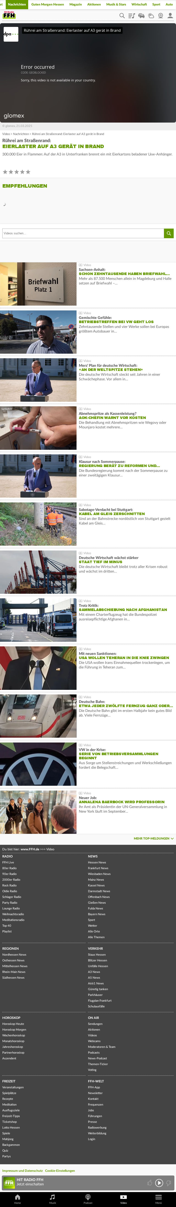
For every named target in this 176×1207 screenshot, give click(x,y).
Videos (92, 1035)
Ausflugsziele (11, 1110)
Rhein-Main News (13, 972)
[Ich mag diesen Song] (150, 1183)
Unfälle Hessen (98, 966)
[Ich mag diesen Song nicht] (168, 1183)
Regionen (10, 948)
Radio (7, 856)
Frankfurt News (98, 868)
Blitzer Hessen (97, 960)
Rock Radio (9, 885)
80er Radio (9, 868)
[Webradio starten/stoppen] (159, 1183)
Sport (156, 4)
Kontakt (93, 1099)
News (93, 856)
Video (6, 134)
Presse (92, 1122)
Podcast (88, 1203)
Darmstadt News (99, 891)
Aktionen (94, 4)
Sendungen (95, 1024)
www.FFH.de (30, 849)
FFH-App (94, 1087)
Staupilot (141, 14)
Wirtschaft (139, 4)
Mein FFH (170, 14)
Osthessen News (13, 960)
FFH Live (8, 862)
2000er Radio (11, 879)
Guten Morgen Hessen (47, 4)
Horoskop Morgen (14, 1029)
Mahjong (8, 1139)
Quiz (5, 1150)
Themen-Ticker (98, 1064)
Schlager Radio (11, 897)
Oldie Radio (9, 891)
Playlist (131, 14)
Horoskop (11, 1018)
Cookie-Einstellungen (60, 1171)
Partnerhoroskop (13, 1052)
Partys (6, 1156)
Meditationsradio (13, 920)
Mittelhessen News (15, 966)
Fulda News (95, 908)
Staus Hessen (97, 954)
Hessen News (97, 862)
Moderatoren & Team (102, 1047)
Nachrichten (17, 4)
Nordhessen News (14, 954)
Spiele (6, 1133)
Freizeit (8, 1081)
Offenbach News (99, 897)
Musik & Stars (116, 4)
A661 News (96, 983)
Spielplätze (9, 1093)
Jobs (91, 1110)
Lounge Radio (11, 908)
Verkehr (95, 948)
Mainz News (96, 879)
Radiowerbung (97, 1127)
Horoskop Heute (13, 1024)
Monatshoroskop (13, 1041)
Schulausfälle (96, 1006)
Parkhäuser (95, 995)
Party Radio (9, 902)
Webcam (160, 14)
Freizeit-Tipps (11, 1116)
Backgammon (11, 1145)
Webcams (94, 1041)
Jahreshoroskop (12, 1047)
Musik (52, 1203)
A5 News (94, 977)
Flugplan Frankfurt (100, 1000)
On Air (93, 1018)
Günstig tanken (98, 989)
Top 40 (6, 925)
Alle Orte (94, 931)
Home (17, 1203)
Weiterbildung (97, 1133)
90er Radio (9, 874)
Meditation (9, 1104)
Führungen (95, 1116)
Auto (169, 4)
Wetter (151, 14)
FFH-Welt (96, 1081)
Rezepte (7, 1099)
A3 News (94, 972)
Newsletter (95, 1093)
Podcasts (94, 1052)
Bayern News (96, 914)
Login (91, 1139)
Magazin (75, 4)
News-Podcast (97, 1058)
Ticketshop (9, 1122)
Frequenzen (95, 1104)
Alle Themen (96, 937)
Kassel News (96, 885)
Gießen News (97, 902)
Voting (92, 1070)
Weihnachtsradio (13, 914)
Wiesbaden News (99, 874)
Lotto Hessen (11, 1127)
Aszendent (9, 1058)
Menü (158, 1203)
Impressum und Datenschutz (22, 1171)
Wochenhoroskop (13, 1035)
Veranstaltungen (13, 1087)
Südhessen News (13, 977)
